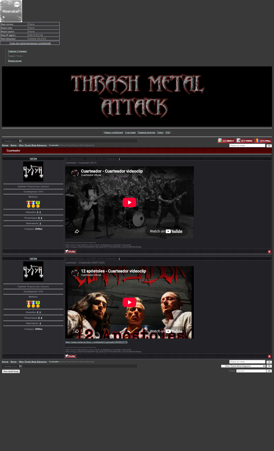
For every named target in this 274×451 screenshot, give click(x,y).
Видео (14, 145)
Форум (5, 145)
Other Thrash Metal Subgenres (33, 145)
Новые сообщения (113, 132)
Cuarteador (54, 145)
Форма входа (14, 61)
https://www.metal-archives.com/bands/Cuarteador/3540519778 (96, 342)
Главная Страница (17, 51)
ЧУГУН (33, 158)
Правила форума (146, 132)
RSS (167, 132)
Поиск (160, 132)
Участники (130, 132)
